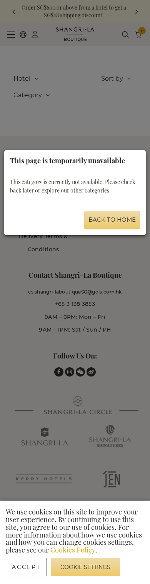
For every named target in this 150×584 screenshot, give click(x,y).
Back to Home (112, 219)
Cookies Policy (72, 549)
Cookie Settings (85, 567)
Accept (26, 567)
